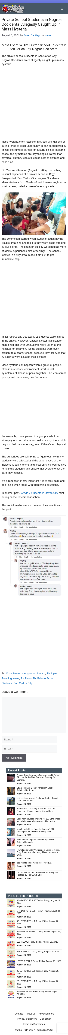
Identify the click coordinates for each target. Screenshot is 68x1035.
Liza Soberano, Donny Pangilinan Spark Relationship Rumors (35, 789)
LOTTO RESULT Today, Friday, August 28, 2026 (39, 961)
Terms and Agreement (34, 1024)
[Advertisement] (34, 104)
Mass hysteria (14, 673)
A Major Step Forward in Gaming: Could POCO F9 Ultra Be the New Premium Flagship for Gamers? (38, 777)
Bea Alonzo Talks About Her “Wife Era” (34, 863)
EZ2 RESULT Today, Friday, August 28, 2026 (37, 942)
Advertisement (46, 1013)
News (48, 35)
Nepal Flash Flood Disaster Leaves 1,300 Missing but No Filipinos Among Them (35, 830)
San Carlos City (23, 683)
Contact (19, 1013)
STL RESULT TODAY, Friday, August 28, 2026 (38, 951)
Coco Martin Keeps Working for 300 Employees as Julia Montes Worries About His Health (38, 820)
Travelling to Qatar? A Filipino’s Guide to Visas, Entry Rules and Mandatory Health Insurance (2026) (38, 852)
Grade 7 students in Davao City (39, 492)
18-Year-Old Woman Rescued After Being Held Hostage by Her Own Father (38, 873)
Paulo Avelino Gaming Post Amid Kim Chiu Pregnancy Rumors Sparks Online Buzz (36, 809)
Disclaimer (45, 1018)
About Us (30, 1013)
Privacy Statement (27, 1018)
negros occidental (34, 673)
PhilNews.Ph (28, 678)
